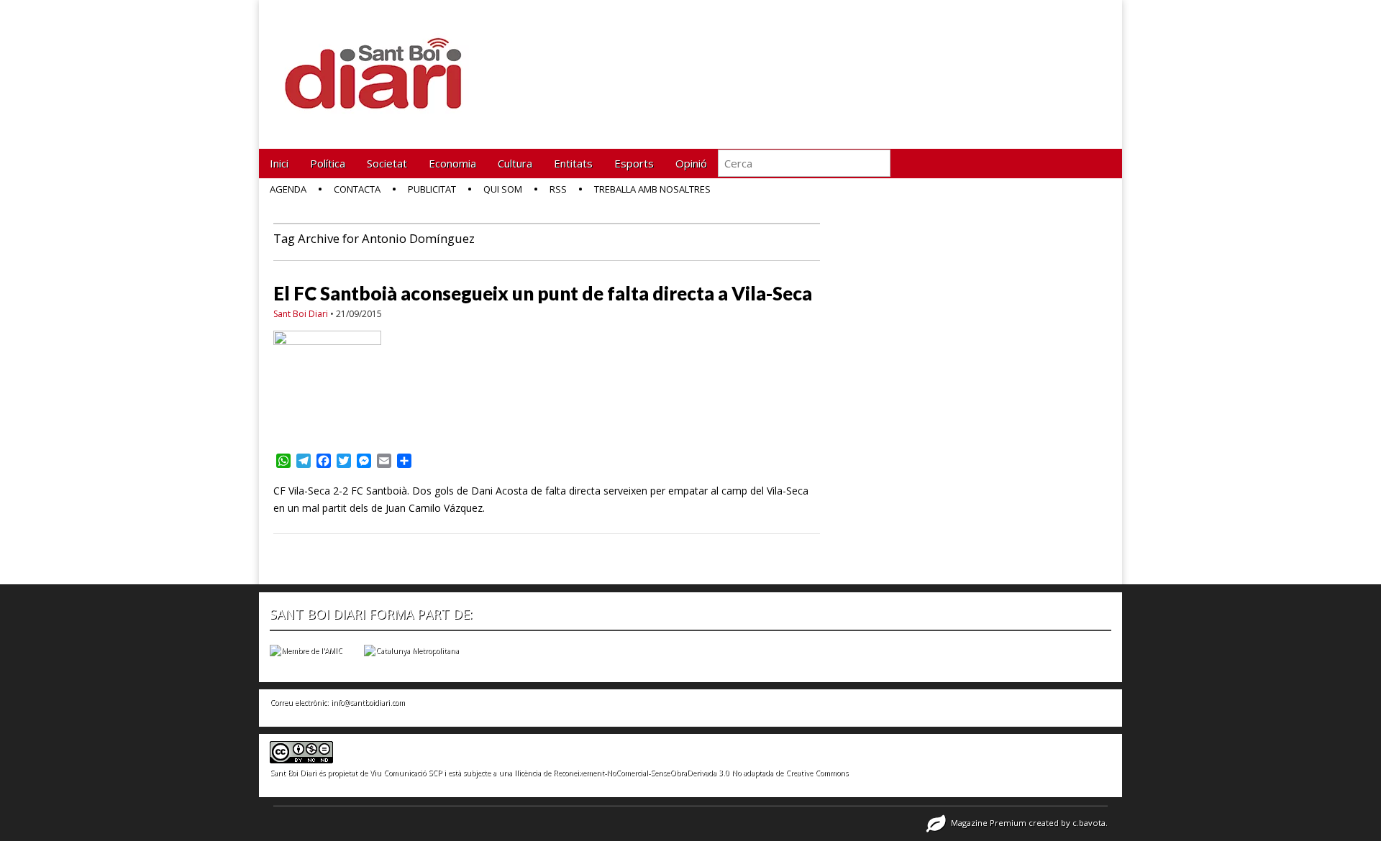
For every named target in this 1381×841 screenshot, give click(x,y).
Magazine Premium (988, 822)
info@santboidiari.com (368, 702)
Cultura (515, 163)
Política (327, 163)
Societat (387, 163)
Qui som (502, 189)
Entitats (573, 163)
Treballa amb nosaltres (652, 189)
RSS (558, 189)
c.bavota (1089, 822)
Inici (279, 163)
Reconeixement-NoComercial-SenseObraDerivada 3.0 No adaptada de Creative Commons (700, 773)
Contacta (357, 189)
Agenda (288, 189)
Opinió (691, 163)
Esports (634, 163)
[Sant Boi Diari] (381, 63)
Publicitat (432, 189)
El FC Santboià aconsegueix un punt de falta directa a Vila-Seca (542, 293)
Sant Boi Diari (300, 314)
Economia (452, 163)
